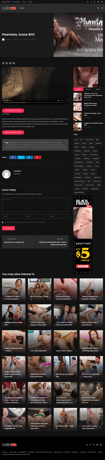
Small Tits (85, 188)
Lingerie (93, 173)
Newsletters (75, 452)
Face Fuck (33, 145)
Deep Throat (16, 145)
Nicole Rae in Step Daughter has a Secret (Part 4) (90, 400)
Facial (97, 162)
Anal (76, 139)
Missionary (18, 147)
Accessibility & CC (22, 452)
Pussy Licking (34, 147)
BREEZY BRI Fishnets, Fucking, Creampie (90, 104)
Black (91, 143)
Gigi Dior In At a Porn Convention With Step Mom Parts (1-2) (93, 95)
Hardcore (55, 145)
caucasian (52, 143)
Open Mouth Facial (80, 181)
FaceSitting (89, 162)
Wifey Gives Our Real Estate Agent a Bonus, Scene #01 (13, 374)
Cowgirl (58, 143)
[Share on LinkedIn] (10, 63)
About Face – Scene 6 (64, 351)
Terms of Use (12, 452)
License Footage (92, 452)
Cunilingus (77, 158)
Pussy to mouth (45, 147)
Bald (97, 139)
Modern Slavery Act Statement (44, 452)
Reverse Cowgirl (56, 147)
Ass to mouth (89, 139)
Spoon (64, 147)
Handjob (48, 145)
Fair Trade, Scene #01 (38, 351)
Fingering (89, 166)
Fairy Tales (40, 145)
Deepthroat (87, 158)
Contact (30, 1)
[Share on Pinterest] (13, 63)
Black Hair (98, 143)
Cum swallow (93, 154)
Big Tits (25, 143)
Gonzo (97, 166)
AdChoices (32, 452)
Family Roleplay (79, 166)
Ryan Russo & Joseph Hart (14, 242)
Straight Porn (94, 188)
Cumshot (84, 154)
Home (22, 8)
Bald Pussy (13, 143)
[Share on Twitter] (6, 63)
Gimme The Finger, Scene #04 (92, 114)
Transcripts (83, 452)
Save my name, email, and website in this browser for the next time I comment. (24, 222)
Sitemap (100, 452)
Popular (88, 89)
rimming (77, 188)
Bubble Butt (44, 143)
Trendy (98, 89)
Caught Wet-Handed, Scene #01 (93, 124)
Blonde (31, 143)
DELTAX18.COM (25, 454)
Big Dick (19, 143)
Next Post (60, 239)
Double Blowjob (79, 162)
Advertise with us (58, 452)
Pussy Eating (96, 181)
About (24, 1)
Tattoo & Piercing (79, 192)
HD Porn (93, 169)
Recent (78, 89)
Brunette (91, 147)
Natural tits (25, 147)
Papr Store (67, 452)
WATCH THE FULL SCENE (13, 110)
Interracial (77, 173)
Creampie (8, 145)
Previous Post (12, 239)
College (95, 151)
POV (89, 181)
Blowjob (36, 143)
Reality (98, 185)
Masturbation (9, 147)
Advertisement (16, 1)
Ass (81, 139)
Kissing (61, 145)
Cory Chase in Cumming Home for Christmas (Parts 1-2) (64, 400)
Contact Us (5, 452)
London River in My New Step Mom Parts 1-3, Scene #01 (39, 425)
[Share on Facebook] (3, 63)
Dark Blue (17, 171)
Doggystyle (25, 145)
